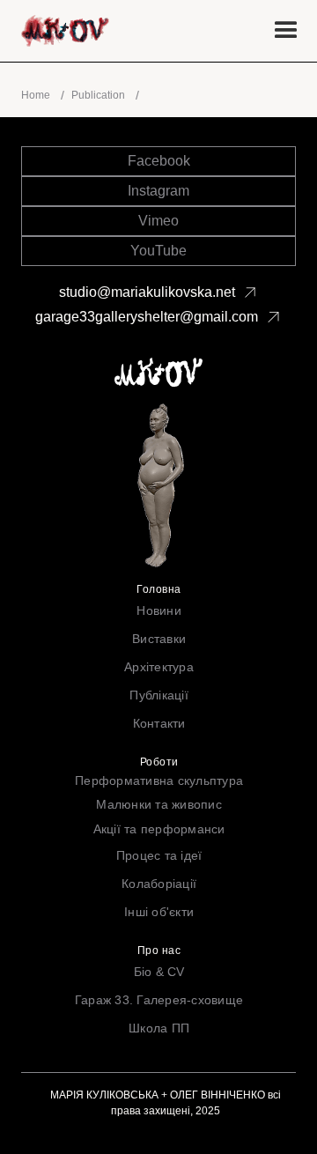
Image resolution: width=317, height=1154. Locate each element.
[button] (286, 31)
